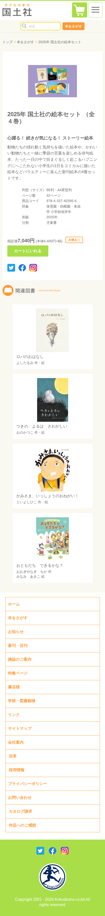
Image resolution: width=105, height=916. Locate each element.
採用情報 (16, 770)
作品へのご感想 (22, 825)
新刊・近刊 (18, 645)
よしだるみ (24, 363)
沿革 (13, 756)
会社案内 (16, 742)
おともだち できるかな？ (39, 565)
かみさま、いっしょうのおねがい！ (47, 496)
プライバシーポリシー (27, 784)
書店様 (14, 687)
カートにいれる (28, 251)
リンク (14, 715)
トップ (7, 42)
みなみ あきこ (28, 576)
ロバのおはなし (30, 357)
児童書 (51, 223)
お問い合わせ (20, 797)
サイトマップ (20, 728)
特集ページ (18, 673)
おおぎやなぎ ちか (31, 572)
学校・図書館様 (21, 701)
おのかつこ (24, 432)
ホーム (14, 604)
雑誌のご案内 (20, 659)
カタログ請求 (20, 811)
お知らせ (16, 632)
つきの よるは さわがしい (41, 426)
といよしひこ (26, 502)
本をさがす (73, 26)
